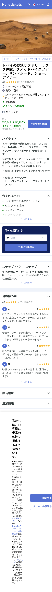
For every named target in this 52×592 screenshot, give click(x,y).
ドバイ (7, 59)
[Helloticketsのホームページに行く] (12, 4)
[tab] (26, 138)
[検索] (29, 4)
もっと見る (26, 219)
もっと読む (26, 283)
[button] (26, 138)
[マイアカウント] (48, 4)
